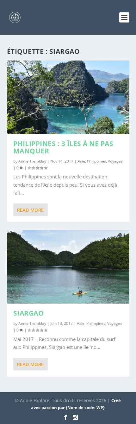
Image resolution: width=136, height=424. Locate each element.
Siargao (28, 313)
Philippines (96, 161)
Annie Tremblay (32, 161)
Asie (81, 161)
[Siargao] (68, 267)
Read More (30, 210)
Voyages (115, 161)
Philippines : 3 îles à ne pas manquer (63, 147)
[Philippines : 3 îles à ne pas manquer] (68, 97)
